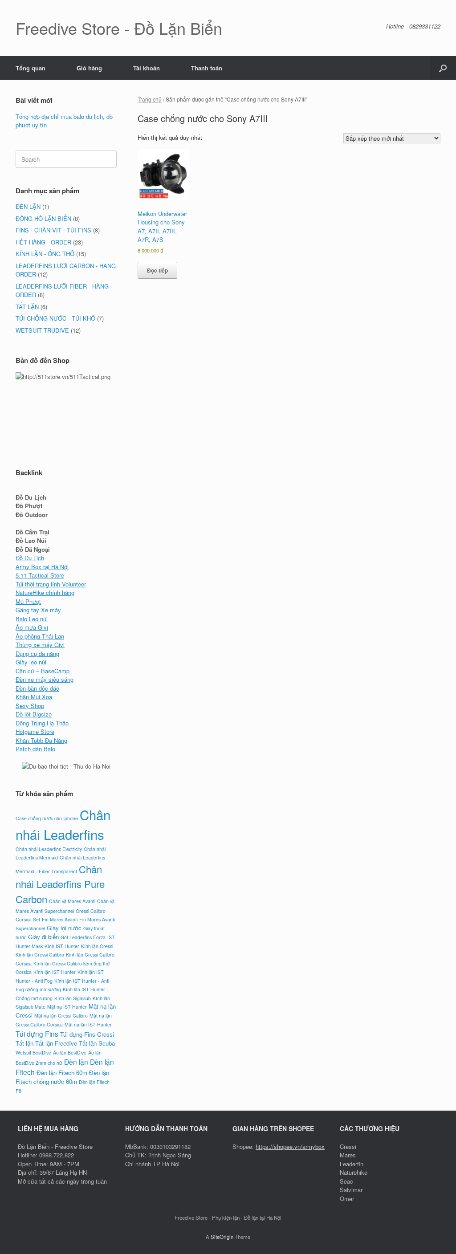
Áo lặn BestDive (69, 1052)
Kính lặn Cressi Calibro (40, 954)
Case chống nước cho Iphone (47, 818)
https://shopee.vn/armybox (290, 1146)
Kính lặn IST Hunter (54, 972)
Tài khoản (146, 68)
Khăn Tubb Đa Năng (41, 740)
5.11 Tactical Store (40, 575)
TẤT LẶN (27, 306)
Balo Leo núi (32, 619)
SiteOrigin (222, 1236)
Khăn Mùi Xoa (34, 696)
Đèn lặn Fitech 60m (62, 1072)
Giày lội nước (64, 928)
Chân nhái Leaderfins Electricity (49, 849)
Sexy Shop (30, 705)
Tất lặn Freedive (56, 1043)
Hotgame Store (35, 731)
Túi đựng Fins (37, 1033)
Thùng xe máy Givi (40, 644)
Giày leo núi (31, 662)
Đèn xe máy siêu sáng (44, 679)
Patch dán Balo (35, 749)
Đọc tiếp (157, 270)
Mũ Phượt (28, 601)
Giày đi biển (43, 936)
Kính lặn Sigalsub (72, 998)
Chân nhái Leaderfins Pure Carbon (60, 884)
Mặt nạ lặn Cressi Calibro (61, 1015)
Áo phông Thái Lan (40, 636)
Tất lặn (24, 1043)
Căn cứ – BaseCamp (42, 671)
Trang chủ (150, 99)
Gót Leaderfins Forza (83, 937)
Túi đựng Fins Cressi (87, 1034)
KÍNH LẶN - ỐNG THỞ (45, 253)
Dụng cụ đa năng (37, 653)
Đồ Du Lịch (30, 558)
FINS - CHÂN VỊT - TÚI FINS (53, 230)
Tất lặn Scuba (97, 1043)
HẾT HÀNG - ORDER (43, 242)
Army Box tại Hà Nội (42, 566)
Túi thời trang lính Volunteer (51, 584)
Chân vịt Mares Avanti (72, 901)
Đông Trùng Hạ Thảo (42, 723)
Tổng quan (30, 68)
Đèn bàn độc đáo (37, 688)
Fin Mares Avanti (59, 919)
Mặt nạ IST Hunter (67, 1006)
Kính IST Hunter (62, 946)
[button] (443, 68)
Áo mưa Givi (32, 627)
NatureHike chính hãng (45, 592)
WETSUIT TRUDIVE (42, 330)
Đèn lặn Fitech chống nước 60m (62, 1077)
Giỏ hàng (89, 68)
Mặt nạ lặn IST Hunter (88, 1024)
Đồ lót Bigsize (34, 714)
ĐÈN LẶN (28, 206)
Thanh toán (206, 68)
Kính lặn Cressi (97, 946)
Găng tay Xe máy (38, 610)
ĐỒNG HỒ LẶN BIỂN (43, 218)
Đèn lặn (76, 1062)
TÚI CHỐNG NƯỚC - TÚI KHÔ (55, 318)
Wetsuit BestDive (33, 1052)
